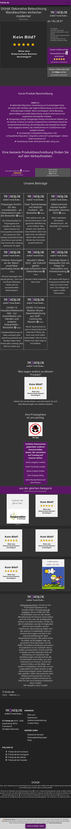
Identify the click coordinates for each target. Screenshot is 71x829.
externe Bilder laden (35, 826)
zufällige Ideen (13, 695)
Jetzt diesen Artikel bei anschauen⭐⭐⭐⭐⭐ (17, 173)
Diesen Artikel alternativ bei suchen (59, 72)
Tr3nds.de (4, 2)
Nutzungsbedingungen (37, 737)
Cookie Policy (33, 723)
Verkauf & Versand (35, 734)
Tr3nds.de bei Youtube (17, 760)
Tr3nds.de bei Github (17, 757)
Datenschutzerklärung (36, 720)
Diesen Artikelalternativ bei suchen (53, 172)
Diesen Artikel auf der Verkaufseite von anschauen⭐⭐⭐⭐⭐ (59, 55)
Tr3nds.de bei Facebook (18, 751)
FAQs (29, 740)
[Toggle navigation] (68, 2)
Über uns (31, 715)
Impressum (32, 717)
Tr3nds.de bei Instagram (18, 754)
